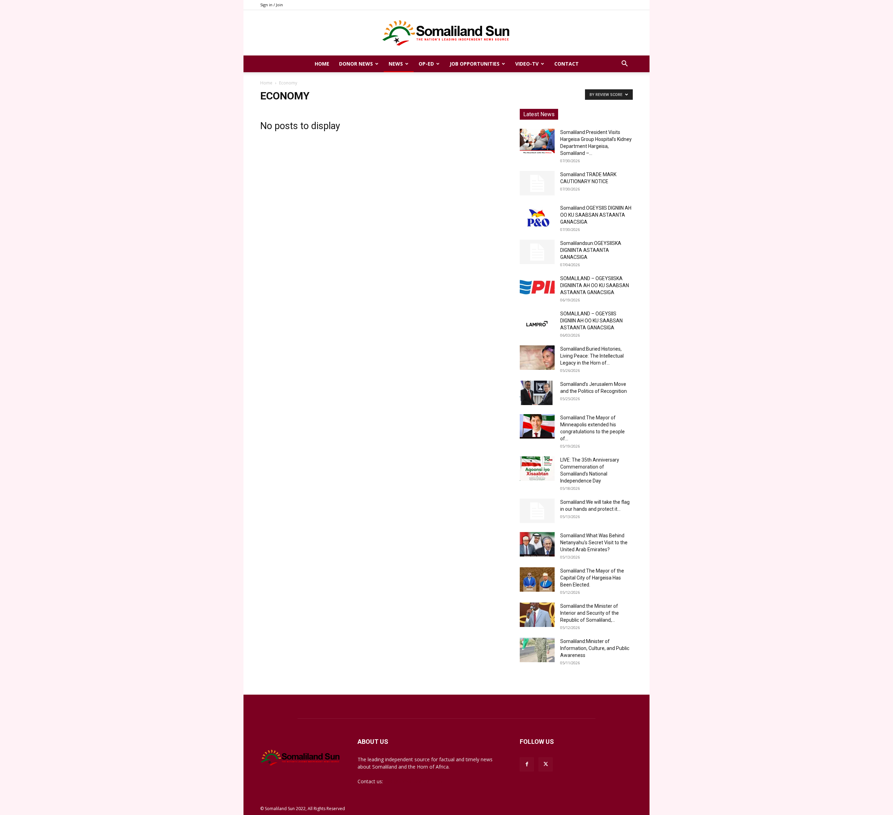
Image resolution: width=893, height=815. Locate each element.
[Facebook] (527, 764)
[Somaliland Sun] (446, 33)
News (396, 63)
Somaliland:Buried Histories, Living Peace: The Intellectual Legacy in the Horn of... (592, 356)
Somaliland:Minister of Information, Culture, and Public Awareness (594, 648)
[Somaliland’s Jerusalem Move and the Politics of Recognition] (537, 393)
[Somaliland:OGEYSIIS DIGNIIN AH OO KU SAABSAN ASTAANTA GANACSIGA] (537, 216)
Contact (566, 63)
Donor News (356, 63)
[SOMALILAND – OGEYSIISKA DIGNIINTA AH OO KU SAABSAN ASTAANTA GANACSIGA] (537, 287)
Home (322, 63)
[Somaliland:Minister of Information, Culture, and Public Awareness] (537, 650)
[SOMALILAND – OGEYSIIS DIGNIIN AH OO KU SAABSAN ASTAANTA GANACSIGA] (537, 322)
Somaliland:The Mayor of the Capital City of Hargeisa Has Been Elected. (592, 578)
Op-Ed (426, 63)
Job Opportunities (475, 63)
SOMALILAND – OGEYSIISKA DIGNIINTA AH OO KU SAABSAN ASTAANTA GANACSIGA (594, 285)
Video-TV (527, 63)
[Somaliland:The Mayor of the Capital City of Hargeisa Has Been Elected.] (537, 579)
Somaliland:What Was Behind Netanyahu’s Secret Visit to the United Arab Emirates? (594, 542)
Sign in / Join (271, 4)
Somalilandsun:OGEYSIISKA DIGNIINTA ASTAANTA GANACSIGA (590, 250)
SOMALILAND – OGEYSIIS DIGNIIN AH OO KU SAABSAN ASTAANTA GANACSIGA (591, 320)
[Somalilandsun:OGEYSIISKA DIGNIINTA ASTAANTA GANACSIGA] (537, 252)
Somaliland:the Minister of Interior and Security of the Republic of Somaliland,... (589, 613)
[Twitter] (546, 764)
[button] (624, 64)
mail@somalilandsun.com (413, 781)
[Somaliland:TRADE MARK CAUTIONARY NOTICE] (537, 183)
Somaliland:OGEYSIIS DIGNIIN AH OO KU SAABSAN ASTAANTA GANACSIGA (595, 215)
